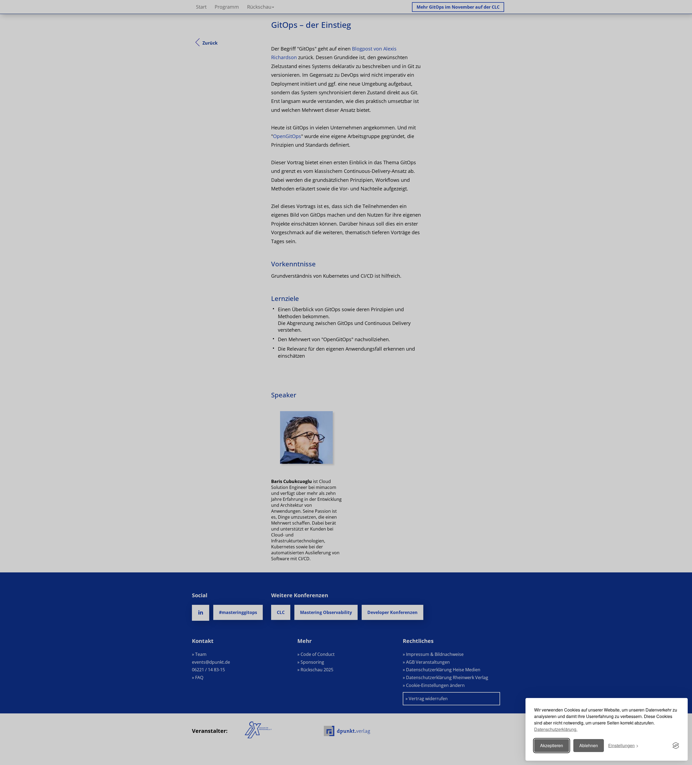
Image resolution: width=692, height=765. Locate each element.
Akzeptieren (551, 745)
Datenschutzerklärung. (555, 729)
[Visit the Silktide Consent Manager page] (676, 745)
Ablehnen (588, 745)
